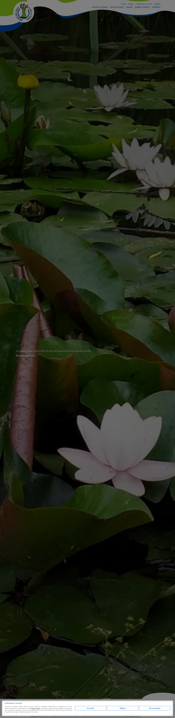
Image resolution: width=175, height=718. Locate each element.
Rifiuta (122, 708)
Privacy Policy (35, 708)
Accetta (90, 708)
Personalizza (154, 708)
